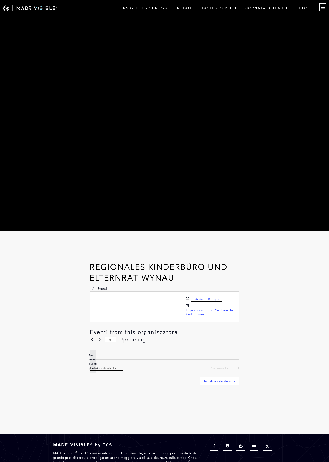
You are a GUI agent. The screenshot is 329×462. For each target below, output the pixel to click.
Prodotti (185, 8)
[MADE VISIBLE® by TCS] (66, 8)
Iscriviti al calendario (217, 381)
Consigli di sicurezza (142, 8)
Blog (305, 8)
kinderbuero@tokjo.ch (206, 299)
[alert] (93, 362)
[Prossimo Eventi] (99, 339)
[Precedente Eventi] (92, 339)
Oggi (110, 339)
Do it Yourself (219, 8)
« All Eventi (98, 288)
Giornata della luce (268, 8)
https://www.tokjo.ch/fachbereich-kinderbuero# (209, 312)
